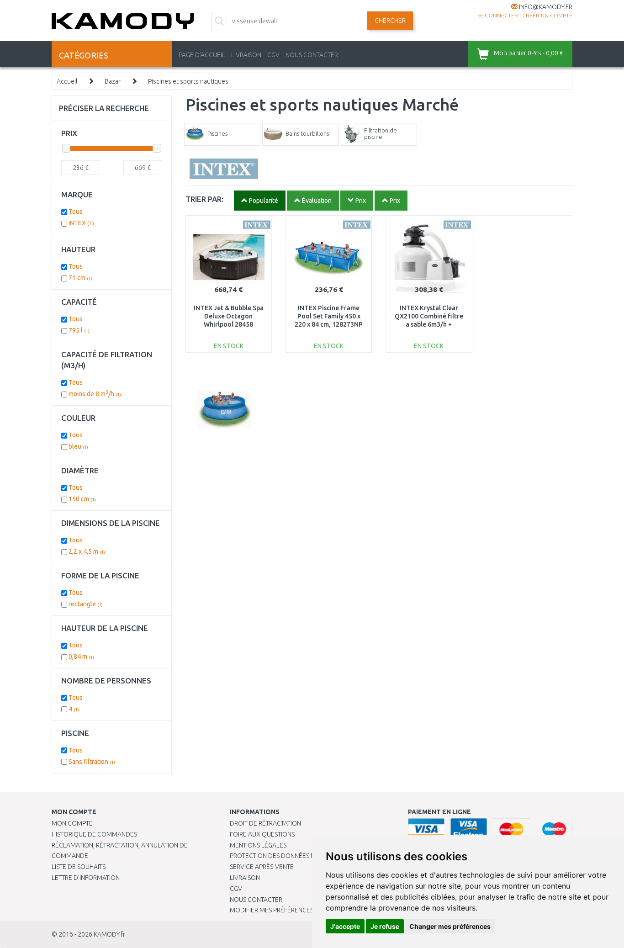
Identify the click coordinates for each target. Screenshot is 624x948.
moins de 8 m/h (95, 393)
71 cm (80, 277)
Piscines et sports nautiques (188, 81)
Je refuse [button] (384, 926)
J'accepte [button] (345, 926)
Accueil (67, 81)
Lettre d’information (86, 877)
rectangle (86, 604)
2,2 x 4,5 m (87, 551)
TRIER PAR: (204, 199)
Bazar (113, 81)
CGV (273, 54)
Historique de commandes (94, 834)
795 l (79, 330)
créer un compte (547, 15)
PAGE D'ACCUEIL (202, 54)
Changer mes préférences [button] (450, 926)
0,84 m (81, 656)
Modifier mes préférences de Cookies (290, 910)
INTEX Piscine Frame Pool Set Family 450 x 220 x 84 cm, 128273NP (329, 316)
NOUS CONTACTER (312, 54)
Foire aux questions (262, 834)
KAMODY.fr (109, 934)
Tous (76, 211)
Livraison (245, 877)
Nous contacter (256, 899)
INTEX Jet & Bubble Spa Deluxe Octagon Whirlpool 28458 (229, 316)
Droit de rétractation (265, 823)
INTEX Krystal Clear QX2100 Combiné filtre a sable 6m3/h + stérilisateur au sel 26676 (429, 324)
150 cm (82, 499)
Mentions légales (258, 845)
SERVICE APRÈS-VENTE (262, 866)
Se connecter (497, 15)
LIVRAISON (246, 54)
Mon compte (72, 823)
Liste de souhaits (79, 866)
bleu (78, 446)
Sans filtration (92, 761)
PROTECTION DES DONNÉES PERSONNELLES (292, 855)
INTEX (81, 223)
